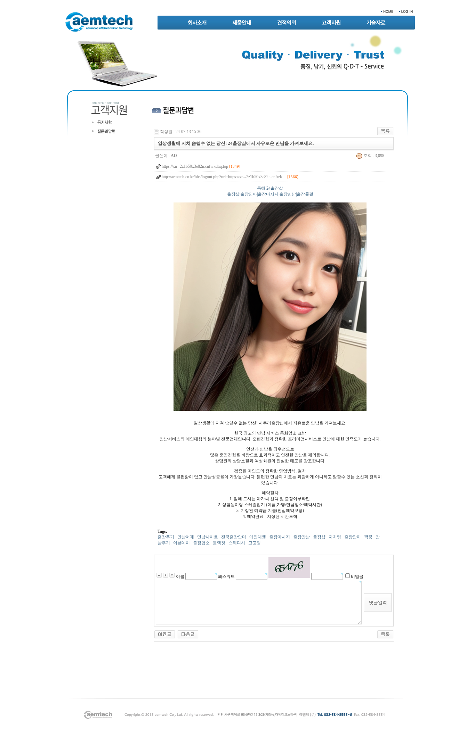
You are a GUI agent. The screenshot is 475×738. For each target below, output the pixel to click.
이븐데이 (181, 542)
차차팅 (335, 536)
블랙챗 (219, 542)
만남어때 (185, 536)
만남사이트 (207, 536)
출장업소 (201, 542)
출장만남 (301, 536)
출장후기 (166, 536)
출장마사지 (279, 536)
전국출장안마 (233, 536)
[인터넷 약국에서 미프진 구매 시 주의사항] (188, 633)
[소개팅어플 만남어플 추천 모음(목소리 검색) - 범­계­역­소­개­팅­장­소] (164, 633)
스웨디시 (236, 542)
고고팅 (254, 542)
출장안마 (352, 536)
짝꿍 (368, 536)
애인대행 (257, 536)
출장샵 (319, 536)
